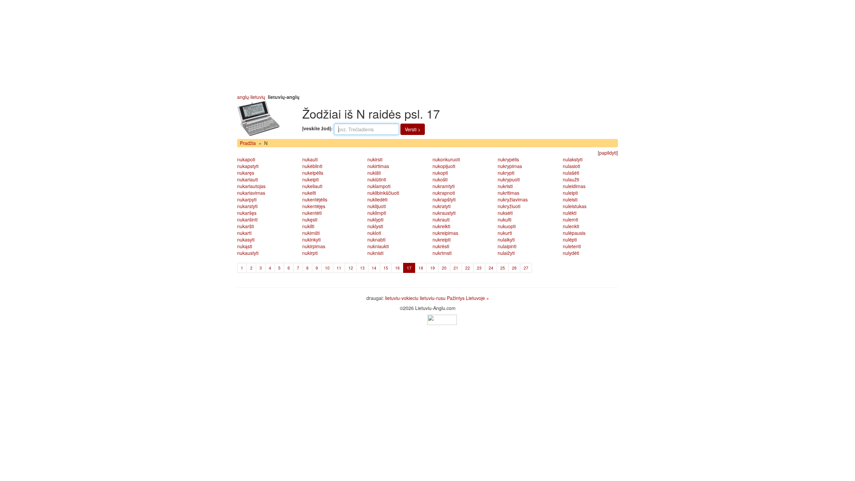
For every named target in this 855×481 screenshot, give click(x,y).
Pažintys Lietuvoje (466, 298)
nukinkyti (311, 239)
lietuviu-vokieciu (401, 298)
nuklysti (375, 226)
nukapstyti (248, 166)
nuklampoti (378, 186)
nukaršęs (246, 212)
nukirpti (310, 253)
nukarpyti (246, 199)
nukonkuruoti (446, 159)
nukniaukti (378, 246)
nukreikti (441, 226)
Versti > (412, 129)
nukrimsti (442, 253)
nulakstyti (572, 159)
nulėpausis (574, 232)
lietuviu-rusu (433, 298)
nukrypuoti (509, 179)
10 (327, 268)
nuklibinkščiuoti (383, 192)
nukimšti (311, 232)
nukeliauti (312, 186)
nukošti (440, 179)
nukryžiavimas (513, 199)
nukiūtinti (376, 179)
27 (526, 268)
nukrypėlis (508, 159)
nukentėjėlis (314, 199)
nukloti (374, 232)
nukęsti (309, 219)
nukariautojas (251, 186)
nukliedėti (377, 199)
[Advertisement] (427, 47)
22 (467, 268)
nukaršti (245, 226)
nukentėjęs (313, 206)
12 (350, 268)
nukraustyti (444, 212)
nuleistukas (574, 206)
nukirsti (374, 159)
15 (385, 268)
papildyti (608, 152)
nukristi (505, 186)
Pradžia (248, 143)
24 (491, 268)
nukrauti (441, 219)
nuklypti (375, 219)
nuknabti (376, 239)
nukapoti (246, 159)
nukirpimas (313, 246)
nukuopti (507, 226)
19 (432, 268)
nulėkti (569, 212)
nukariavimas (251, 192)
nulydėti (571, 253)
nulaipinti (507, 246)
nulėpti (570, 239)
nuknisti (375, 253)
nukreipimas (445, 232)
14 (374, 268)
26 (514, 268)
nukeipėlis (312, 172)
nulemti (570, 219)
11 (339, 268)
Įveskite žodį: (317, 128)
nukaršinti (247, 219)
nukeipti (310, 179)
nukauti (310, 159)
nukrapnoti (444, 192)
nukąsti (244, 246)
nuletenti (572, 246)
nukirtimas (378, 166)
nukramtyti (444, 186)
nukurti (505, 232)
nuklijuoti (376, 206)
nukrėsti (441, 246)
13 (362, 268)
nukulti (504, 219)
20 (444, 268)
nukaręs (245, 172)
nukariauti (247, 179)
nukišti (374, 172)
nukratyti (442, 206)
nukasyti (245, 239)
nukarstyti (247, 206)
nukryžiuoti (509, 206)
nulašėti (571, 172)
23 (479, 268)
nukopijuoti (444, 166)
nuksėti (505, 212)
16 (397, 268)
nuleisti (570, 199)
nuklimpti (376, 212)
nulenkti (571, 226)
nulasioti (571, 166)
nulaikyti (506, 239)
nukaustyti (248, 253)
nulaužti (571, 179)
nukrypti (506, 172)
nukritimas (508, 192)
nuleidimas (574, 186)
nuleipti (570, 192)
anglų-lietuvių (251, 97)
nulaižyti (506, 253)
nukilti (308, 226)
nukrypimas (510, 166)
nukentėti (312, 212)
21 (456, 268)
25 (502, 268)
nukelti (309, 192)
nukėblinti (312, 166)
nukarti (244, 232)
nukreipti (442, 239)
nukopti (440, 172)
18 (420, 268)
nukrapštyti (444, 199)
